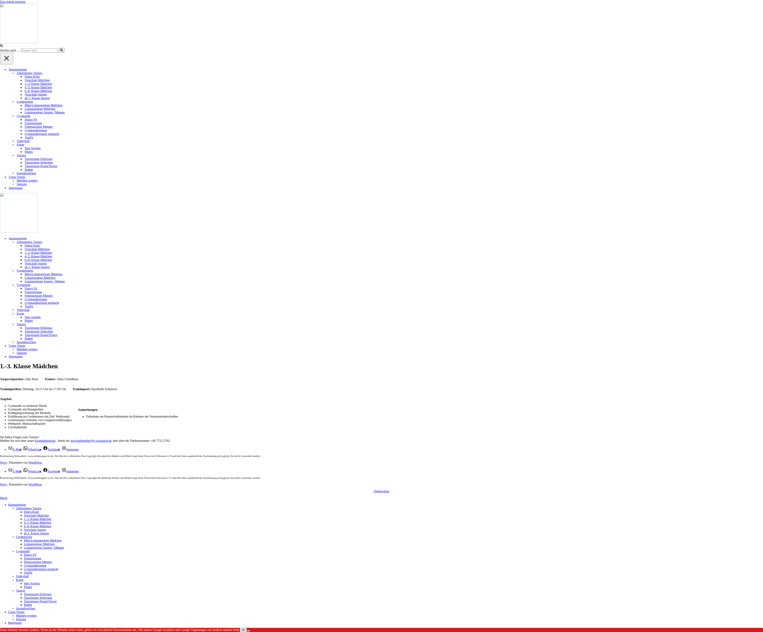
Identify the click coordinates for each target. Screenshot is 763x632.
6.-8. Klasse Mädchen (38, 91)
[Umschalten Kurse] (761, 313)
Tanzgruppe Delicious (38, 159)
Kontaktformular (45, 440)
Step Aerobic (33, 148)
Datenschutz (381, 491)
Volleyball (23, 141)
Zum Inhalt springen (12, 1)
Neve (3, 462)
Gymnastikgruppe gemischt (42, 134)
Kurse (19, 580)
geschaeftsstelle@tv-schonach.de (91, 440)
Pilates (29, 151)
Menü (3, 498)
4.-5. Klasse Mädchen (38, 87)
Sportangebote (17, 504)
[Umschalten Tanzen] (761, 324)
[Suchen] (1, 46)
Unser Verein (16, 612)
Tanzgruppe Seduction (39, 162)
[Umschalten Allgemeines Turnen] (761, 242)
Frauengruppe (33, 123)
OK (243, 629)
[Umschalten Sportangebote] (761, 238)
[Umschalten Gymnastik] (761, 285)
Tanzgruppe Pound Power (41, 166)
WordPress (35, 462)
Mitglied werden (27, 180)
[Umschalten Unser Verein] (761, 346)
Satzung (22, 184)
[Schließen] (6, 58)
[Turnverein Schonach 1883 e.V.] (381, 24)
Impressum (15, 188)
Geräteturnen (24, 537)
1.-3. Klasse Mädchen (38, 83)
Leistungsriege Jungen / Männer (45, 112)
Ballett (29, 169)
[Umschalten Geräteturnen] (761, 270)
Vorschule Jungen (36, 94)
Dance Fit (31, 119)
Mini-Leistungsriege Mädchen (43, 105)
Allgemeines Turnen (28, 508)
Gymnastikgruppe (36, 130)
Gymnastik (23, 551)
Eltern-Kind (32, 76)
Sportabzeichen (26, 173)
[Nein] (248, 630)
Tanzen (20, 590)
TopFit (29, 137)
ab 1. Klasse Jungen (37, 98)
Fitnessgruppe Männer (39, 126)
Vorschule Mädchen (37, 80)
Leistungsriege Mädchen (40, 109)
